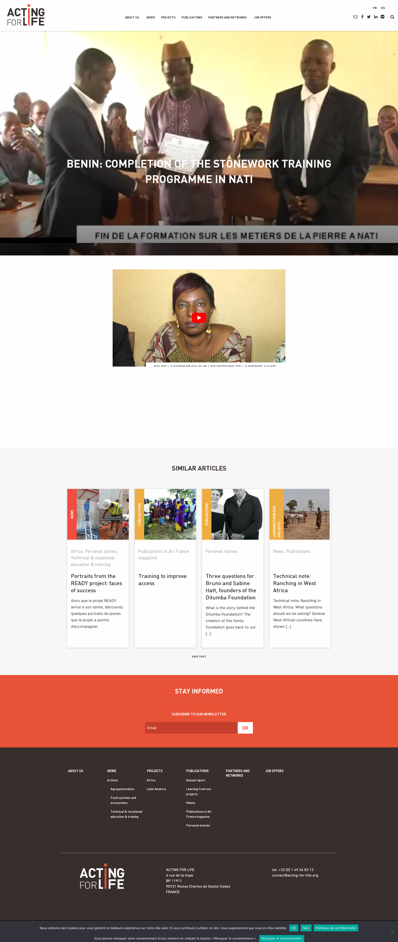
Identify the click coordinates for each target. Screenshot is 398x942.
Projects (168, 17)
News (150, 17)
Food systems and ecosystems (123, 800)
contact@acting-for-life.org (295, 875)
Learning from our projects (198, 791)
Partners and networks (227, 17)
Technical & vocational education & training (126, 813)
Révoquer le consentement (281, 938)
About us (132, 17)
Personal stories (198, 825)
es (383, 8)
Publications (191, 17)
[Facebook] (362, 17)
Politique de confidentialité (336, 928)
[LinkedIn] (375, 17)
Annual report (195, 780)
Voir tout (199, 656)
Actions (112, 780)
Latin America (156, 789)
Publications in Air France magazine (198, 813)
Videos (190, 803)
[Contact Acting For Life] (355, 17)
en (391, 8)
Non (306, 928)
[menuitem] (132, 17)
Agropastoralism (122, 789)
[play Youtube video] (199, 318)
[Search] (392, 17)
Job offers (262, 17)
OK (294, 928)
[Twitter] (369, 17)
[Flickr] (382, 17)
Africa (151, 780)
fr (375, 8)
